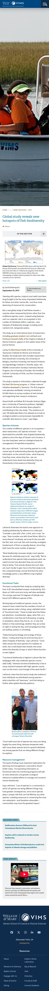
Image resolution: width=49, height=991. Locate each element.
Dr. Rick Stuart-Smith (17, 350)
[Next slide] (44, 253)
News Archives (19, 210)
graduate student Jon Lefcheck (24, 336)
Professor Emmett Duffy (13, 339)
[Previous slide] (4, 253)
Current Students (31, 985)
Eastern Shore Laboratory (30, 960)
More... (25, 895)
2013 (30, 210)
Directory (28, 976)
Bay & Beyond (30, 967)
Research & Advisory (12, 967)
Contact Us (24, 943)
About (6, 959)
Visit (26, 971)
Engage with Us (10, 976)
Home (5, 210)
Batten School (10, 971)
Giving (6, 985)
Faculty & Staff (30, 981)
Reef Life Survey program (16, 384)
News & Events (10, 981)
